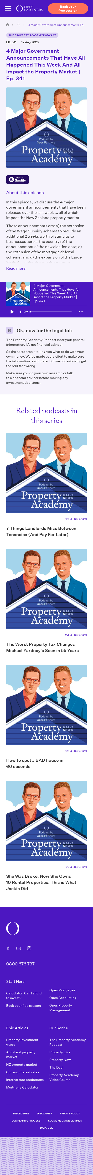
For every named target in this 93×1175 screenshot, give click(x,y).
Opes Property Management (60, 1007)
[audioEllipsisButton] (81, 311)
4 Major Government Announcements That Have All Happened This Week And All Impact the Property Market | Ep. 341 (57, 25)
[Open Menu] (8, 8)
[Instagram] (29, 948)
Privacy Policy (70, 1113)
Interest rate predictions (25, 1079)
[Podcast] (8, 948)
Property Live (60, 1052)
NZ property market (21, 1064)
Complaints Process (26, 1120)
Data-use (46, 1127)
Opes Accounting (63, 997)
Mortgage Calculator (22, 1087)
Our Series (18, 25)
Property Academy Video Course (64, 1077)
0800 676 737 (20, 964)
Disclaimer (44, 1113)
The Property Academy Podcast (32, 35)
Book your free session (23, 1005)
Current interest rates (22, 1072)
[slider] (51, 311)
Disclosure (21, 1113)
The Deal (56, 1067)
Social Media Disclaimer (65, 1120)
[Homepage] (7, 24)
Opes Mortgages (62, 990)
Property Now (60, 1059)
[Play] (12, 311)
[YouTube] (18, 948)
